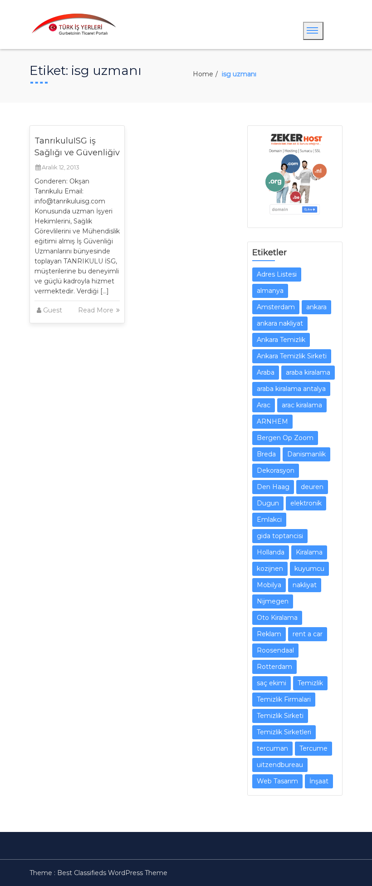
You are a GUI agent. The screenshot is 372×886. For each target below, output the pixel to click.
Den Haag (273, 487)
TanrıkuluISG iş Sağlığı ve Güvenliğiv (77, 147)
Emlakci (269, 519)
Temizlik (310, 683)
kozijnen (270, 568)
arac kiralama (302, 405)
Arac (263, 405)
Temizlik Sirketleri (284, 732)
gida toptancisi (280, 536)
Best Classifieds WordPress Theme (112, 873)
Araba (265, 372)
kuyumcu (309, 568)
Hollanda (270, 552)
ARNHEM (272, 421)
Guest (52, 310)
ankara (316, 307)
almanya (270, 291)
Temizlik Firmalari (284, 699)
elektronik (306, 503)
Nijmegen (273, 601)
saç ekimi (271, 683)
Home (203, 74)
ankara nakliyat (280, 323)
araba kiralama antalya (291, 389)
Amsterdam (276, 307)
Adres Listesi (277, 274)
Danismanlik (306, 454)
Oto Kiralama (277, 618)
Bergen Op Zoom (285, 438)
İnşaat (318, 781)
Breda (266, 454)
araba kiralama (308, 372)
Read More (96, 310)
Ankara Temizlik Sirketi (292, 356)
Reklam (269, 634)
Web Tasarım (277, 781)
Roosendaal (275, 650)
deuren (312, 487)
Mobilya (269, 585)
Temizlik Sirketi (280, 716)
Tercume (313, 748)
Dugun (268, 503)
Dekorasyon (275, 470)
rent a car (308, 634)
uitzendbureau (280, 765)
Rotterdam (274, 667)
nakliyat (305, 585)
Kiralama (309, 552)
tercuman (272, 748)
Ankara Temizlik (281, 340)
